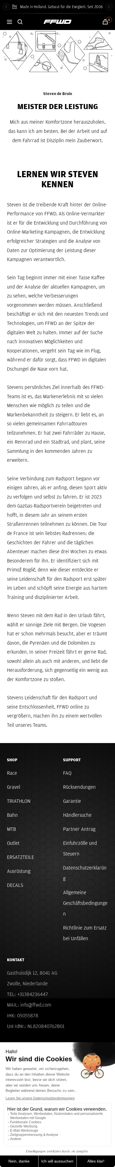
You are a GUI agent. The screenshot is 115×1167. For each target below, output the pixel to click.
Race (12, 773)
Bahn (12, 815)
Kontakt (15, 959)
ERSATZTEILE (20, 857)
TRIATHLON (18, 801)
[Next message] (109, 7)
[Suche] (20, 21)
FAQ (67, 773)
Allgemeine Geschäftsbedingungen (85, 903)
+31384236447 (32, 994)
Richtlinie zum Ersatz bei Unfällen (85, 933)
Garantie (72, 801)
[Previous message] (6, 7)
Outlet (13, 843)
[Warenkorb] (105, 21)
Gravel (13, 787)
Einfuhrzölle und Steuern (80, 848)
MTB (11, 829)
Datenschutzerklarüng (85, 873)
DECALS (15, 885)
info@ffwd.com (35, 1005)
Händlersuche (77, 815)
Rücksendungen (79, 787)
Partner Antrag (79, 829)
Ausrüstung (18, 871)
